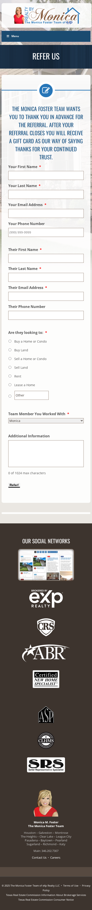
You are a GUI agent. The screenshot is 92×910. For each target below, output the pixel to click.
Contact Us (39, 857)
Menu (15, 36)
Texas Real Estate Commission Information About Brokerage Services (46, 895)
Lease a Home (24, 385)
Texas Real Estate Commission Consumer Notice (46, 899)
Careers (55, 857)
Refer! (14, 485)
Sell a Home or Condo (30, 359)
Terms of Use (70, 885)
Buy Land (21, 350)
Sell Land (21, 367)
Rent (17, 376)
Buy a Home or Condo (30, 341)
